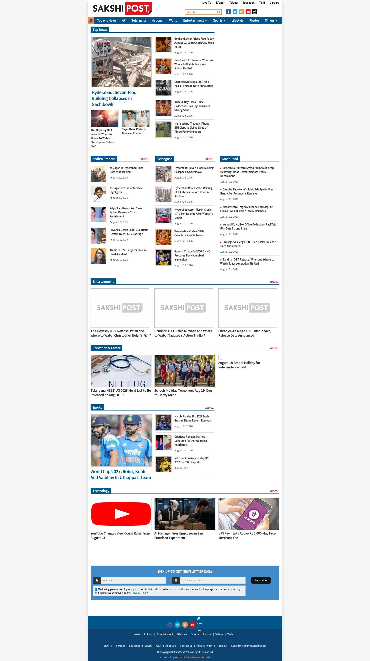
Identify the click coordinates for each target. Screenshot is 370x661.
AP (124, 20)
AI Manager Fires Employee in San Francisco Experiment (178, 535)
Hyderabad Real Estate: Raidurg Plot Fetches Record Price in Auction (193, 192)
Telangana (138, 20)
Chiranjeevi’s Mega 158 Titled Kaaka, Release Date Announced (244, 333)
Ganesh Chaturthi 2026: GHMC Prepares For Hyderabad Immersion (192, 255)
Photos (254, 20)
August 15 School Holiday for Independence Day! (239, 364)
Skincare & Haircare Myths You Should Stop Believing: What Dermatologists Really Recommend (247, 172)
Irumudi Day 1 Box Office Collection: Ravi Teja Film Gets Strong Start (192, 106)
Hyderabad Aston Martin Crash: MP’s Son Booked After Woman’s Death (193, 213)
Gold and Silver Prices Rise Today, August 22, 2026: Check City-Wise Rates (194, 43)
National (157, 20)
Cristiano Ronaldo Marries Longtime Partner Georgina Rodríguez (190, 441)
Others (270, 20)
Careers (274, 2)
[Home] (123, 8)
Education (248, 2)
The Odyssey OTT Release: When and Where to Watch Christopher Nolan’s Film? (102, 138)
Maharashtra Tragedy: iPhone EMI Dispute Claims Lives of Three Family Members (191, 127)
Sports (218, 20)
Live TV (206, 2)
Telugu (233, 2)
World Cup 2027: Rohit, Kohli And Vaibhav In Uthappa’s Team (121, 474)
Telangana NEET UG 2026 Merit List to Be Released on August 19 (121, 392)
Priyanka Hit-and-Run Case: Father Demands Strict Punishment (126, 212)
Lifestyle (237, 20)
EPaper (220, 2)
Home (91, 20)
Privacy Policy (140, 592)
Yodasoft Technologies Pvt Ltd (192, 657)
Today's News (106, 20)
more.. (144, 159)
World (173, 20)
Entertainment (193, 20)
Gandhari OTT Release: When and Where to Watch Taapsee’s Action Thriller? (194, 64)
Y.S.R (262, 2)
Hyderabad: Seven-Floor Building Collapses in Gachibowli (115, 98)
